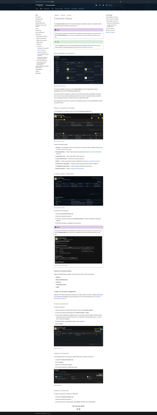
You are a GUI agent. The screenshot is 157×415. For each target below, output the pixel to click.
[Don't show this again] (120, 2)
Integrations (47, 8)
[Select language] (96, 5)
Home (37, 8)
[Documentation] (39, 5)
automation (57, 15)
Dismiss (52, 1)
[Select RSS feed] (103, 5)
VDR (52, 8)
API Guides (67, 8)
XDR (41, 8)
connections (63, 15)
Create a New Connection (95, 152)
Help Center (81, 8)
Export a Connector (90, 161)
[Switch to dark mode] (99, 5)
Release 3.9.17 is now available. (43, 1)
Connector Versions (61, 149)
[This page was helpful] (77, 409)
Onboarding (74, 8)
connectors (69, 15)
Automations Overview (87, 47)
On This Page (109, 15)
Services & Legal (59, 8)
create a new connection (77, 168)
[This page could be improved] (79, 409)
